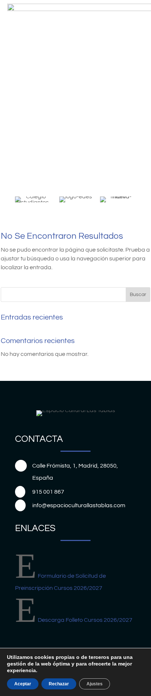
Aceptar (22, 683)
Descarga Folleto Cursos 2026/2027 (85, 620)
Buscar (138, 294)
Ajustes (94, 683)
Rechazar (59, 683)
